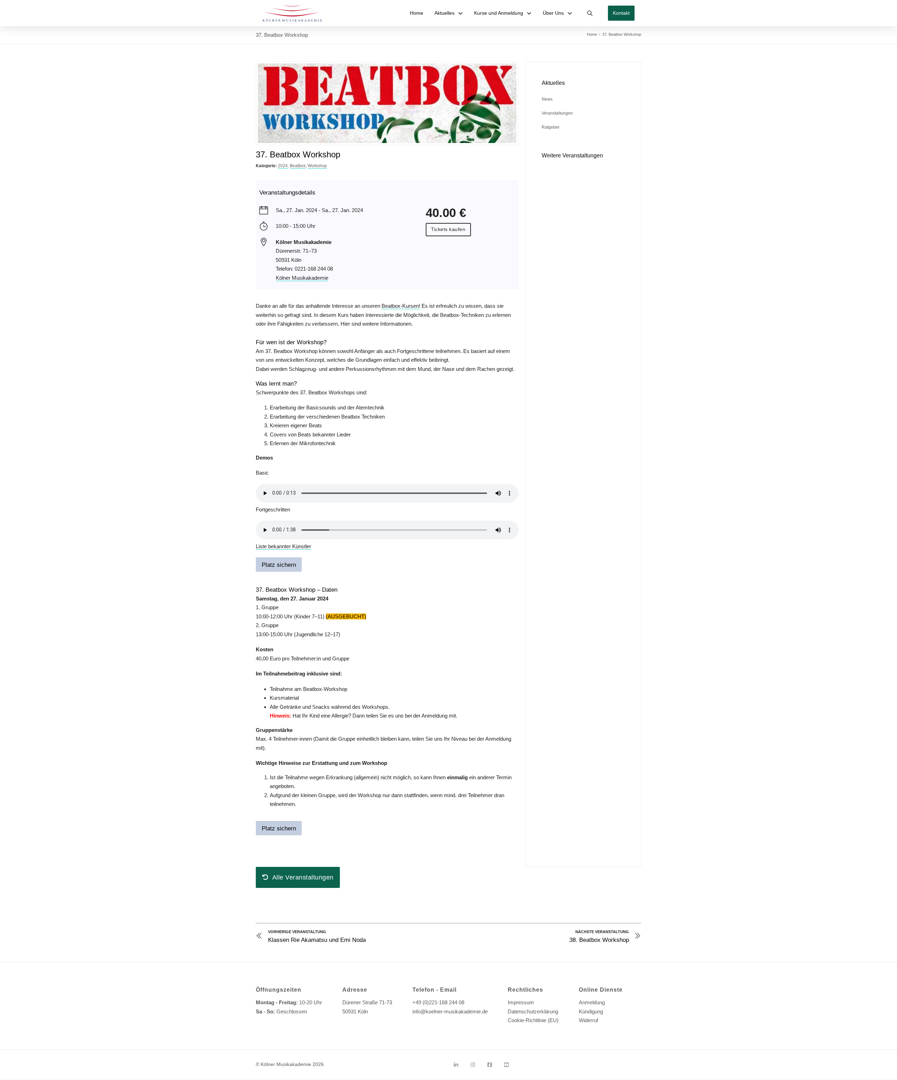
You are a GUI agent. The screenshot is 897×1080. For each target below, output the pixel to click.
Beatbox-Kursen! (401, 306)
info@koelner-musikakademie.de (450, 1011)
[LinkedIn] (456, 1065)
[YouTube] (506, 1065)
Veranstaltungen (557, 113)
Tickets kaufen (448, 229)
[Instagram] (472, 1065)
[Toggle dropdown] (460, 13)
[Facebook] (489, 1065)
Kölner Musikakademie (302, 278)
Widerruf (588, 1020)
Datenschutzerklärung (533, 1011)
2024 (283, 165)
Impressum (521, 1002)
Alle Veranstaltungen (303, 877)
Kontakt (621, 13)
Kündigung (591, 1011)
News (547, 99)
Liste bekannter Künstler (283, 546)
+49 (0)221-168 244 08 (438, 1002)
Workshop (317, 165)
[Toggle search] (590, 13)
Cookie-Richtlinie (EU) (533, 1020)
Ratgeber (551, 127)
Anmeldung (592, 1002)
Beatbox (298, 165)
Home (416, 13)
